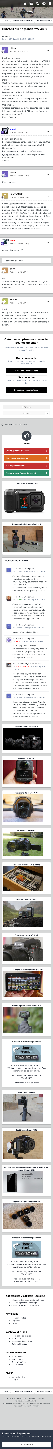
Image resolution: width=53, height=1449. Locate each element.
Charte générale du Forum (17, 451)
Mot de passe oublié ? (15, 466)
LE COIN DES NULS (25, 39)
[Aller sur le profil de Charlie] (9, 598)
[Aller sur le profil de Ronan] (5, 301)
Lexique (14, 1380)
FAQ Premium (17, 1364)
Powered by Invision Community (26, 1406)
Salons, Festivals (18, 1377)
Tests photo (16, 1338)
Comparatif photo (19, 1344)
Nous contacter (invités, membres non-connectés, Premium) (26, 1403)
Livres (14, 1323)
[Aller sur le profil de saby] (9, 640)
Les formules (17, 1356)
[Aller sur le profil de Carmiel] (9, 570)
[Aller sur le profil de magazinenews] (9, 665)
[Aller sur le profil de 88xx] (5, 270)
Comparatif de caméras (21, 1341)
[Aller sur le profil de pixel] (5, 242)
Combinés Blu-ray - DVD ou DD (25, 1305)
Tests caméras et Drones (22, 1336)
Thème (40, 1398)
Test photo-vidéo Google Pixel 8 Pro (26, 970)
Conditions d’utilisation (41, 1436)
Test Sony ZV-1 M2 (26, 1092)
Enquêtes (15, 1320)
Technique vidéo (18, 1318)
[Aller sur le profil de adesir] (5, 131)
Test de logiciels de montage (24, 1303)
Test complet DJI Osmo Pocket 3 (26, 1005)
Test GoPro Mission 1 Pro (27, 483)
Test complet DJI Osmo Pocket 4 (26, 524)
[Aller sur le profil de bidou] (5, 50)
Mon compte (17, 1359)
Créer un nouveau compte (26, 371)
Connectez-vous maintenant (26, 390)
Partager (27, 407)
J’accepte (27, 1444)
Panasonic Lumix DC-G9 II (26, 935)
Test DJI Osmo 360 (26, 758)
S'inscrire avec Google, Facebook (21, 473)
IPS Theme (11, 1398)
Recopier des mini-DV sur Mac (26, 865)
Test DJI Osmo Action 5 (26, 899)
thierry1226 (16, 194)
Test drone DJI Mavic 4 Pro (27, 793)
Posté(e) (19, 51)
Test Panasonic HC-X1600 (26, 726)
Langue (31, 1398)
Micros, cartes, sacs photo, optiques (27, 1300)
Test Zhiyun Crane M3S (26, 1130)
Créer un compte (18, 1362)
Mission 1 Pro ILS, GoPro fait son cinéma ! (26, 663)
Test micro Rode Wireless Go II (26, 1202)
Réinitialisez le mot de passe (26, 1083)
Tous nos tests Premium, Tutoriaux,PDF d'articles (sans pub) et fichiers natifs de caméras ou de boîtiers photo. (26, 1068)
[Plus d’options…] (48, 50)
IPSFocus (22, 1398)
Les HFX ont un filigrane (23, 569)
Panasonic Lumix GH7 (26, 830)
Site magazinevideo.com (17, 458)
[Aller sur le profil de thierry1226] (5, 196)
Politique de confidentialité (25, 1401)
